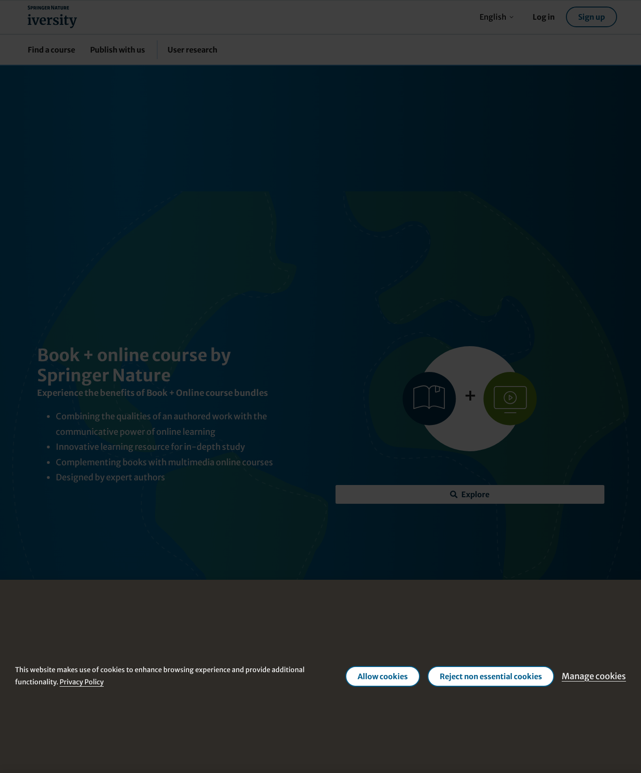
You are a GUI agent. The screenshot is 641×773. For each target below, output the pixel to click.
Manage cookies (594, 676)
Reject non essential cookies (491, 676)
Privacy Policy (82, 682)
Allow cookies (383, 676)
